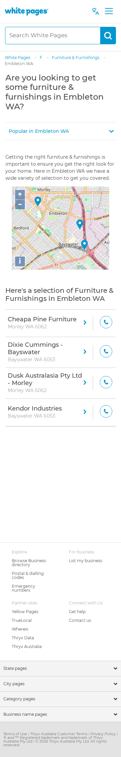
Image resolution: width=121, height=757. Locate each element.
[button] (60, 131)
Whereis (20, 629)
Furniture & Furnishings (76, 57)
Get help (77, 611)
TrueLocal (22, 620)
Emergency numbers (23, 588)
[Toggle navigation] (108, 11)
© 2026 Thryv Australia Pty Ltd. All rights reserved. (55, 743)
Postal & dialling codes (28, 575)
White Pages (18, 57)
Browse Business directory (29, 562)
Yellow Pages (25, 611)
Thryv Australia (27, 646)
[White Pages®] (26, 11)
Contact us (80, 620)
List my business (85, 560)
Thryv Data (23, 637)
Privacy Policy (103, 734)
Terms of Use (15, 734)
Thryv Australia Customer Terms (59, 734)
